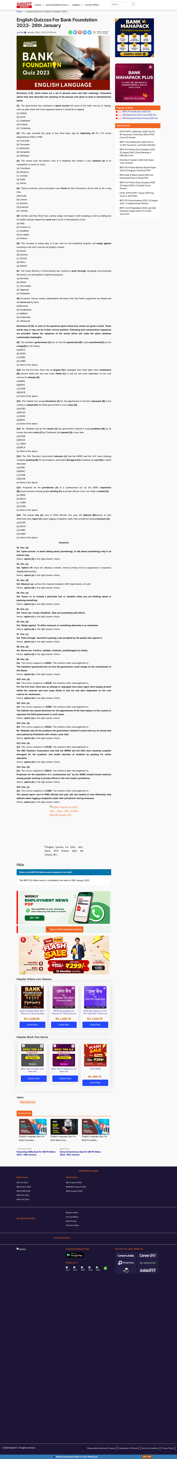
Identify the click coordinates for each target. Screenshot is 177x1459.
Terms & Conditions (150, 1448)
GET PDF (147, 1457)
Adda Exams (71, 1221)
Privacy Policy (167, 1448)
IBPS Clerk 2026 (24, 1187)
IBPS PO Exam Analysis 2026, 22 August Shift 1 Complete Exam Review (139, 202)
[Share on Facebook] (85, 32)
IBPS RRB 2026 (23, 1191)
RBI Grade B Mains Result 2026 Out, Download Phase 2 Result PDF (136, 176)
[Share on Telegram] (75, 32)
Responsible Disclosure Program (101, 1448)
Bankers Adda (72, 1213)
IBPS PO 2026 (23, 1199)
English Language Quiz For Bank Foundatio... (31, 1138)
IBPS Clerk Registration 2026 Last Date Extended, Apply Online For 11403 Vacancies (138, 211)
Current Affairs (92, 4)
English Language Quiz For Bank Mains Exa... (63, 1138)
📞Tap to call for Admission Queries (64, 929)
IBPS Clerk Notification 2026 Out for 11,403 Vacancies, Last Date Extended (137, 143)
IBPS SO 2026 (23, 1195)
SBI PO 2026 (22, 1183)
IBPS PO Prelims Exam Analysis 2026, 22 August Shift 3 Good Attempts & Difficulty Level (137, 152)
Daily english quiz (27, 1102)
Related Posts (24, 1113)
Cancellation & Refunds (128, 1448)
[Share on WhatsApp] (70, 32)
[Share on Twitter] (89, 32)
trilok (21, 32)
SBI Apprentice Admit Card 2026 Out (139, 115)
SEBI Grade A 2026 (74, 1191)
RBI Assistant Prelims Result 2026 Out (140, 118)
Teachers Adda (72, 1225)
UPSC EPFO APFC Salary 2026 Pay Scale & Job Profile (137, 194)
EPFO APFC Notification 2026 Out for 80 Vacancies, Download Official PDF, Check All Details (137, 134)
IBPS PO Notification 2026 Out (136, 112)
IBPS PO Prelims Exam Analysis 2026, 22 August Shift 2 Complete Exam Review (137, 185)
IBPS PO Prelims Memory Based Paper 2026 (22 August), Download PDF (138, 169)
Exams (38, 4)
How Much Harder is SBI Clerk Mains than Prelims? (137, 161)
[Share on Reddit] (80, 32)
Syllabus (76, 4)
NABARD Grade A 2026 (76, 1187)
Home (19, 11)
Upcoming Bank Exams (57, 4)
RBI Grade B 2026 (74, 1183)
